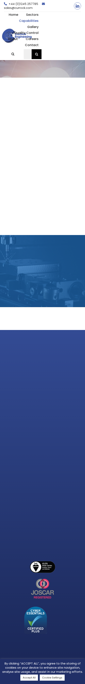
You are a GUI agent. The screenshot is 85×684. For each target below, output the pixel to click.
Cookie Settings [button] (52, 677)
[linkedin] (77, 5)
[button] (13, 54)
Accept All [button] (29, 677)
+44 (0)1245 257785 (23, 4)
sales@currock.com (18, 8)
